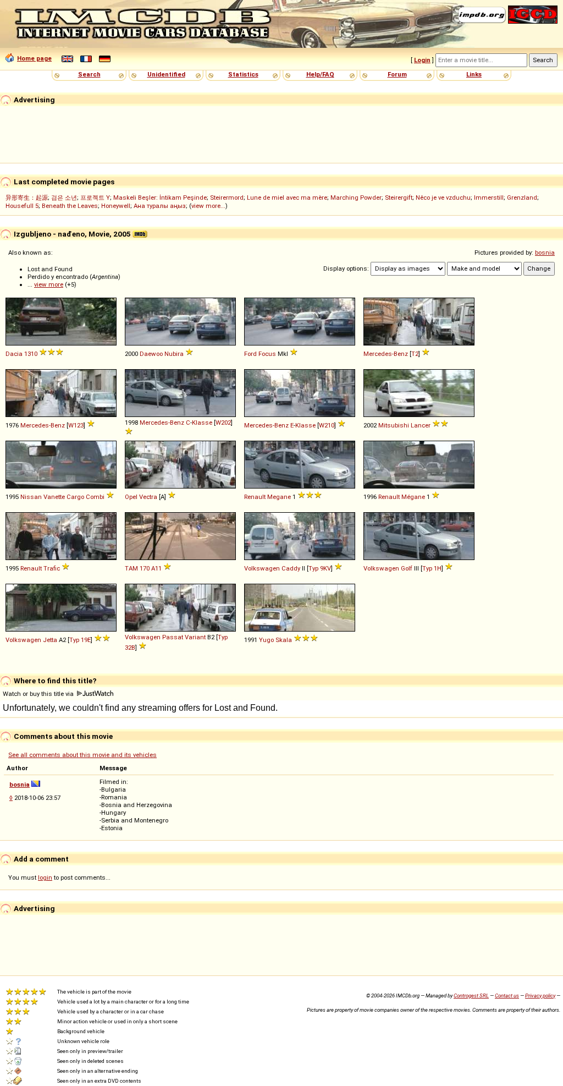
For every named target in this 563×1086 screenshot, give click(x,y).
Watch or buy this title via (39, 694)
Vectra (148, 497)
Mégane (413, 497)
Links (474, 74)
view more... (208, 206)
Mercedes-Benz (385, 354)
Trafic (51, 568)
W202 (223, 422)
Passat (172, 637)
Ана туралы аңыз (160, 206)
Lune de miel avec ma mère (287, 197)
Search (89, 74)
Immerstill (489, 197)
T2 (414, 354)
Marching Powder (356, 197)
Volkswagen (262, 568)
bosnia (545, 252)
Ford (250, 354)
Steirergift (398, 197)
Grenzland (522, 197)
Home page (34, 58)
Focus (267, 354)
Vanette (54, 497)
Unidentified (166, 74)
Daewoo (151, 354)
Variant (195, 637)
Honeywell (115, 206)
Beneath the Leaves (70, 206)
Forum (397, 74)
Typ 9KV (319, 568)
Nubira (174, 354)
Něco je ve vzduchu (443, 197)
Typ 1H (431, 568)
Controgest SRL (471, 995)
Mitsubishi (393, 425)
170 (145, 568)
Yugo (266, 640)
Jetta (50, 640)
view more (48, 284)
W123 (76, 425)
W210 (326, 425)
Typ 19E (80, 640)
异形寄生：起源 (26, 197)
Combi (95, 497)
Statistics (243, 74)
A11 (156, 568)
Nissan (31, 497)
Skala (283, 640)
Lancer (420, 425)
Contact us (507, 995)
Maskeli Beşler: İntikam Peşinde (160, 197)
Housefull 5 (21, 206)
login (45, 877)
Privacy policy (540, 995)
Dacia (14, 354)
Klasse (202, 422)
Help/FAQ (320, 74)
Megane (279, 497)
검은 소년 (64, 197)
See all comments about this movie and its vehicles (82, 755)
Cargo (75, 497)
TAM (131, 568)
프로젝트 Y (95, 197)
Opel (131, 497)
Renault (255, 497)
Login (422, 60)
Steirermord (227, 197)
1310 (30, 354)
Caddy (291, 568)
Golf (406, 568)
